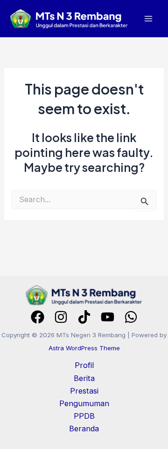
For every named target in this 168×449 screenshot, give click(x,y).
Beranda (84, 428)
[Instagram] (61, 317)
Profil (84, 365)
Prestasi (84, 390)
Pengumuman (84, 403)
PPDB (84, 416)
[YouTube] (107, 317)
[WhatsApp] (131, 317)
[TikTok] (84, 317)
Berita (84, 378)
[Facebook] (37, 317)
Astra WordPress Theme (84, 348)
